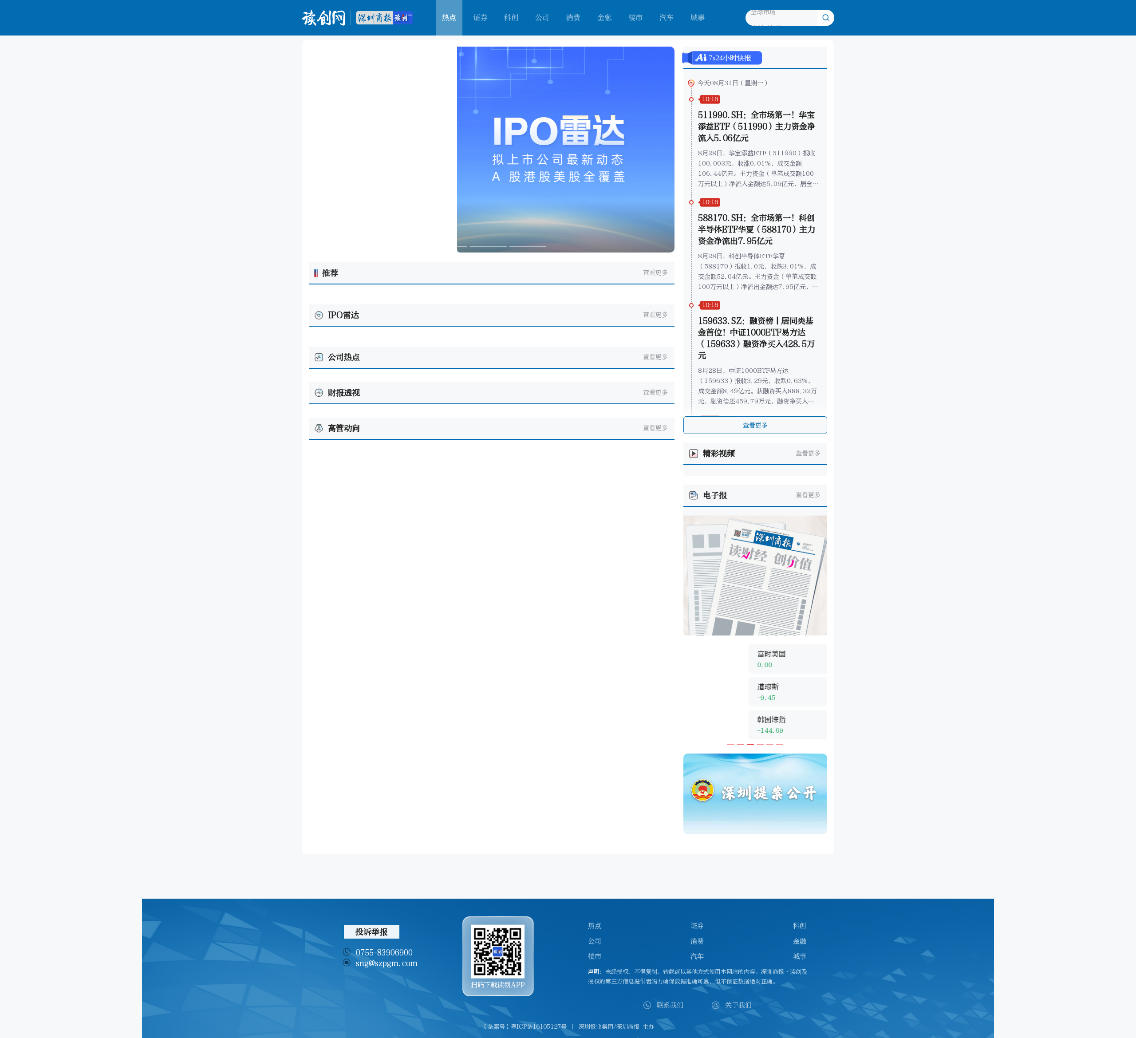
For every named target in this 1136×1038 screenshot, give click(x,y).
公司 (542, 17)
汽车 (666, 17)
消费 (573, 17)
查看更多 (655, 272)
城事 (697, 17)
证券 (480, 17)
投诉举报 (371, 932)
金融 (604, 17)
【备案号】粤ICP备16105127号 (524, 1026)
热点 (594, 926)
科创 (511, 17)
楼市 (635, 17)
